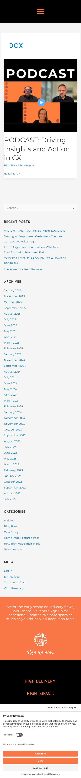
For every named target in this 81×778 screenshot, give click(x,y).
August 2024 (12, 371)
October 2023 (13, 429)
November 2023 (14, 423)
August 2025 (12, 313)
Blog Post (10, 165)
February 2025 (13, 348)
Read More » (12, 173)
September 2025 (15, 307)
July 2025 (10, 319)
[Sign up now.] (40, 639)
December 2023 (14, 417)
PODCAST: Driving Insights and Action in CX (37, 149)
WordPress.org (14, 588)
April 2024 (10, 394)
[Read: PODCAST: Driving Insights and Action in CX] (40, 94)
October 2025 (13, 302)
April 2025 (10, 336)
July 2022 (10, 499)
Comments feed (14, 582)
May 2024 (10, 389)
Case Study (11, 532)
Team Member (13, 549)
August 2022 (12, 493)
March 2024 (11, 400)
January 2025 (12, 354)
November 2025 (14, 296)
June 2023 (10, 452)
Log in (8, 570)
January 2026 (12, 290)
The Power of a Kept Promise (23, 269)
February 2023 (13, 470)
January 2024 (12, 412)
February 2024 (13, 406)
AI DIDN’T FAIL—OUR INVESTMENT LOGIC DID (35, 230)
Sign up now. (41, 652)
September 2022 (15, 487)
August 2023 (12, 441)
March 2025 (11, 342)
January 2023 (12, 475)
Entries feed (12, 576)
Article (8, 520)
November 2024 (14, 360)
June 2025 (10, 325)
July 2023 (10, 446)
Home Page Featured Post (21, 537)
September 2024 (15, 365)
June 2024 (10, 383)
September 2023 (15, 435)
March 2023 (11, 464)
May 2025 (10, 331)
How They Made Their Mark (22, 543)
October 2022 (13, 481)
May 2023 (10, 458)
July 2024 (10, 377)
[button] (40, 11)
